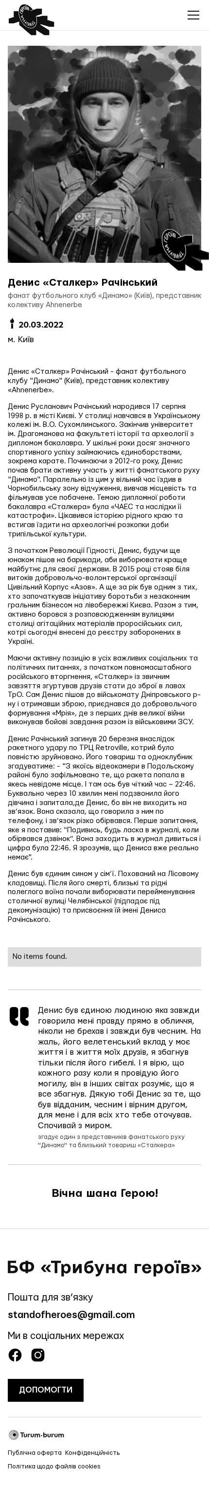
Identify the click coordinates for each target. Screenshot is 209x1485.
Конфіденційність (92, 1453)
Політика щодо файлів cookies (54, 1466)
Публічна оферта (35, 1453)
